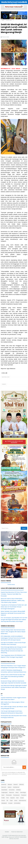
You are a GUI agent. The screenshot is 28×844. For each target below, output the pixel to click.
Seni (17, 798)
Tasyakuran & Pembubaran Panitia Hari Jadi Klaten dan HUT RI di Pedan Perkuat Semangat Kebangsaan (14, 607)
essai (15, 800)
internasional (22, 800)
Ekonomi (4, 787)
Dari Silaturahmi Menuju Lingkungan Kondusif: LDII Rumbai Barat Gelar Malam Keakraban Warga (14, 687)
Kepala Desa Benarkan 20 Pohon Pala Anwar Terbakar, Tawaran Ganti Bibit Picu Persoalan (14, 594)
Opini (3, 795)
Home (3, 20)
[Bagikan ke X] (5, 373)
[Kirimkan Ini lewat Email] (2, 373)
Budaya (10, 784)
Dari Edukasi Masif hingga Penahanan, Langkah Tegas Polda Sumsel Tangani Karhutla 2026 (18, 736)
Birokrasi (4, 784)
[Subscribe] (24, 767)
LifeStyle (18, 790)
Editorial (21, 784)
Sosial (22, 798)
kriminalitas (17, 803)
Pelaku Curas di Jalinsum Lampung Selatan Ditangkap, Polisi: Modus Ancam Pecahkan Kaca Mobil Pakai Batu (13, 728)
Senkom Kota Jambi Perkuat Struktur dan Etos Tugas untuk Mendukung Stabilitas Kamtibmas (13, 676)
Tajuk (11, 800)
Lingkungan (4, 792)
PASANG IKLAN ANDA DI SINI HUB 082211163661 (15, 441)
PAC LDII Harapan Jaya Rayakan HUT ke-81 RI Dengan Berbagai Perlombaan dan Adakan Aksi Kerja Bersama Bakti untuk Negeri (14, 619)
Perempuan (16, 795)
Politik (3, 798)
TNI (7, 800)
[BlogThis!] (3, 373)
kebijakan (4, 803)
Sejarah (12, 798)
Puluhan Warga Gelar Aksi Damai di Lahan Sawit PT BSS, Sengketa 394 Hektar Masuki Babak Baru (13, 631)
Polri (7, 798)
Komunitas (12, 790)
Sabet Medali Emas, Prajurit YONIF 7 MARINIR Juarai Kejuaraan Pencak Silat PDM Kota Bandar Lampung (18, 743)
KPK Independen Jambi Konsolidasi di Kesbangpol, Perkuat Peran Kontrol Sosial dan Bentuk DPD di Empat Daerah (13, 638)
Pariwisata (9, 795)
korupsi (10, 803)
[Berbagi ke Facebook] (6, 373)
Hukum (9, 787)
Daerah (16, 784)
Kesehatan (4, 790)
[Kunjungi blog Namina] (14, 816)
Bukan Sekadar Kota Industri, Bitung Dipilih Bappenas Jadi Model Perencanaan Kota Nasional (13, 613)
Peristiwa (23, 795)
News (17, 792)
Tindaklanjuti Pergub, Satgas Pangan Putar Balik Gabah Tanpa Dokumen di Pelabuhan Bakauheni (19, 750)
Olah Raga (23, 792)
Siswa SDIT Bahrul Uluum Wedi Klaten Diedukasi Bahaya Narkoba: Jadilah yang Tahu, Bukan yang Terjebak (12, 600)
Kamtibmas (16, 787)
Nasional (11, 792)
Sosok (3, 800)
